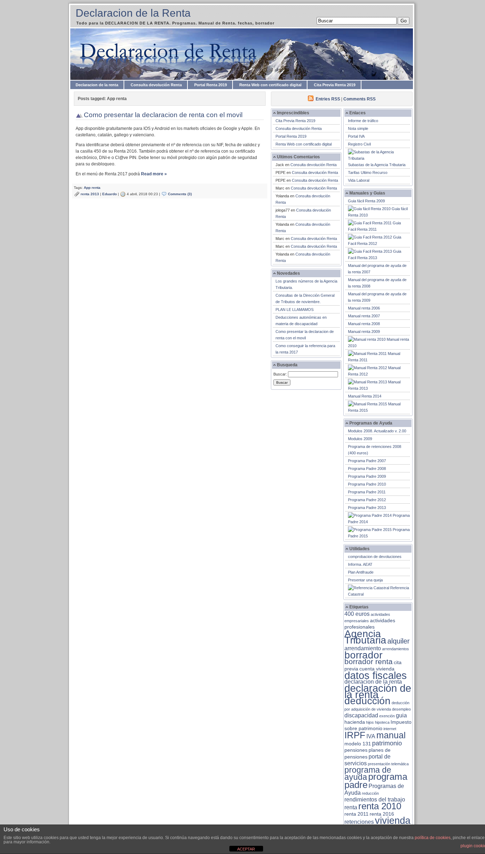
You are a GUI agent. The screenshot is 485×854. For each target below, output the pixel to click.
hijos (370, 722)
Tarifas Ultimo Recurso (367, 172)
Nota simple (358, 128)
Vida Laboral (358, 180)
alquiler (398, 641)
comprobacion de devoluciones (375, 556)
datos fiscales (375, 675)
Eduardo (109, 194)
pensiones (355, 750)
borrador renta (368, 661)
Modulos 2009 (360, 439)
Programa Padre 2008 (367, 468)
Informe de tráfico (363, 121)
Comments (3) (180, 194)
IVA (370, 736)
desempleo (401, 709)
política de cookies (433, 837)
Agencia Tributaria (365, 637)
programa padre (375, 781)
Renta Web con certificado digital (270, 85)
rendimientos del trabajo (374, 799)
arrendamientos (395, 649)
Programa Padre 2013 (367, 507)
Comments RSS (359, 99)
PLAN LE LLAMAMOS (295, 309)
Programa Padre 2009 (367, 476)
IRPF (354, 735)
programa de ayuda (367, 774)
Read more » (154, 173)
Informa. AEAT (360, 564)
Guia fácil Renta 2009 (366, 201)
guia (401, 715)
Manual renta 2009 (364, 331)
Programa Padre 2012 (367, 500)
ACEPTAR (246, 849)
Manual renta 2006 (364, 308)
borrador (363, 655)
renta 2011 (356, 814)
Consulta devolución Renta (156, 85)
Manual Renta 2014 (364, 396)
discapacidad (361, 715)
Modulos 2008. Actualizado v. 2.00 (377, 431)
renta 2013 (90, 194)
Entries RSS (328, 99)
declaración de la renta (377, 691)
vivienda (392, 820)
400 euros (357, 614)
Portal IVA (356, 136)
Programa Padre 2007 (367, 461)
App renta (92, 188)
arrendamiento (362, 648)
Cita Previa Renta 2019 (334, 85)
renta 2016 (382, 814)
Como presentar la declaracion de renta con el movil (163, 115)
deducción (367, 700)
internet (389, 729)
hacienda (354, 722)
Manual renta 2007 (364, 316)
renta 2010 (379, 806)
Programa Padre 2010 (367, 484)
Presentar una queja (365, 580)
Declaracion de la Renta (133, 13)
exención (387, 716)
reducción (370, 793)
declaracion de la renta (373, 682)
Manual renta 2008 (364, 324)
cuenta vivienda (376, 669)
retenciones (359, 822)
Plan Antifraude (361, 572)
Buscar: (280, 374)
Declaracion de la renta (97, 85)
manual (391, 735)
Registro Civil (359, 144)
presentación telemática (388, 764)
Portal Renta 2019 (210, 85)
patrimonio (387, 743)
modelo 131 (357, 743)
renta (350, 807)
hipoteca (382, 722)
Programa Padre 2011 (367, 492)
